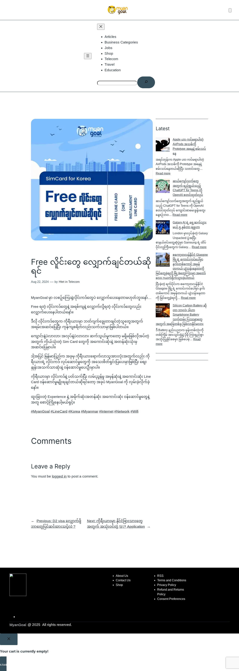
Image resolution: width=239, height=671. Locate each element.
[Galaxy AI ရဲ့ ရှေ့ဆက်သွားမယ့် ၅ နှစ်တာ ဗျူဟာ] (163, 228)
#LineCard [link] (59, 411)
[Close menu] (101, 27)
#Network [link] (122, 411)
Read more (163, 173)
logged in (59, 476)
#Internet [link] (106, 411)
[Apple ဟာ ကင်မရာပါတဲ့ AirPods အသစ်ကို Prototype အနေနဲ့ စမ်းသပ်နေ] (163, 145)
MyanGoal (18, 625)
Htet (61, 281)
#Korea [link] (74, 411)
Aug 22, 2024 (40, 281)
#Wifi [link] (134, 411)
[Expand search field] (146, 82)
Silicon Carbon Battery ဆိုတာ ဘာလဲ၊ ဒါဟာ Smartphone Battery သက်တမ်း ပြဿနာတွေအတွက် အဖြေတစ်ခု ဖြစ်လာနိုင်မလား (181, 315)
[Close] (9, 639)
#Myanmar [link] (89, 411)
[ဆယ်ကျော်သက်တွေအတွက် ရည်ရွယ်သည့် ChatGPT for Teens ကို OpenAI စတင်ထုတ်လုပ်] (163, 186)
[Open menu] (87, 56)
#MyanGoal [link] (40, 411)
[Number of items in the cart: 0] (230, 10)
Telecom (74, 281)
